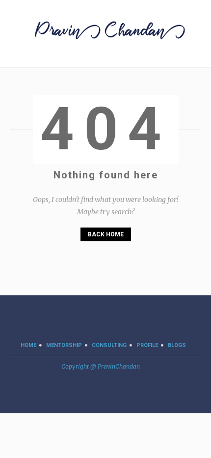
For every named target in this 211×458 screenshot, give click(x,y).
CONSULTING (109, 345)
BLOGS (177, 345)
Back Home (106, 234)
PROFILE (147, 345)
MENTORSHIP (64, 345)
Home (28, 345)
